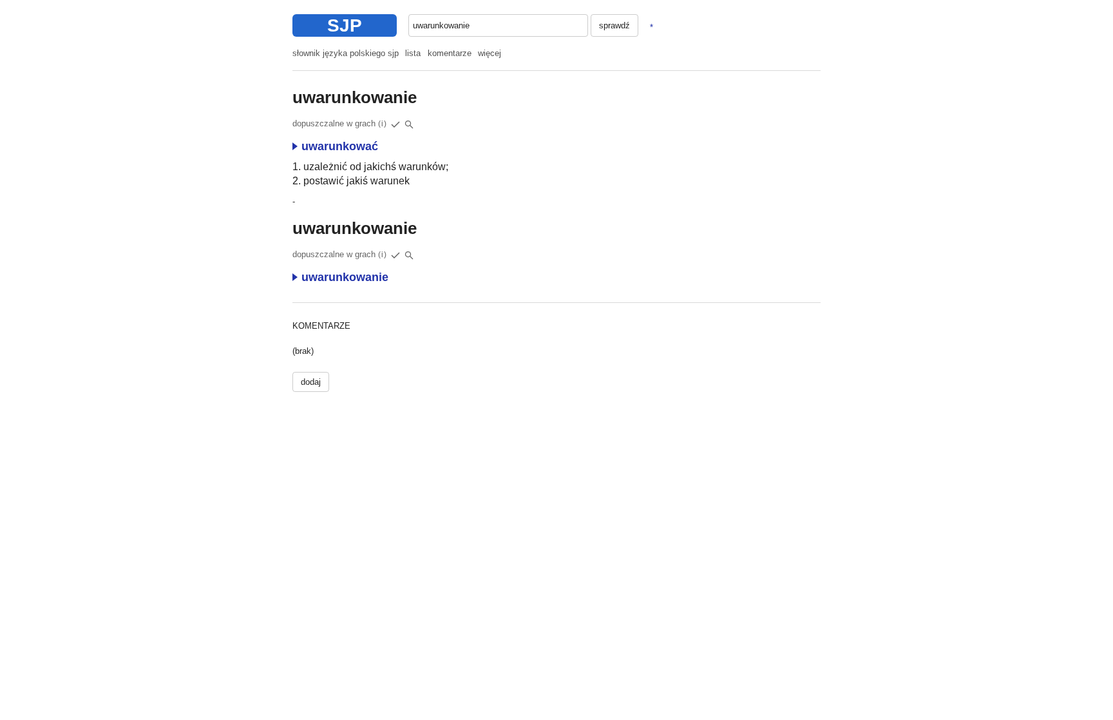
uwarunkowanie (344, 277)
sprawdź (614, 25)
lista (413, 53)
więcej (489, 53)
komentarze (449, 53)
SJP (344, 25)
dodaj (311, 382)
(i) (382, 123)
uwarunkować (339, 146)
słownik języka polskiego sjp (345, 53)
